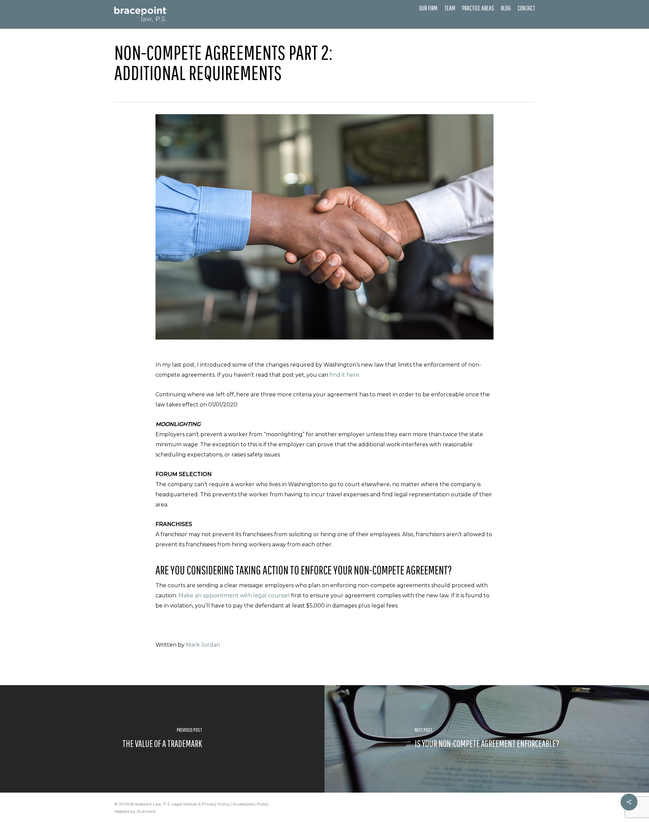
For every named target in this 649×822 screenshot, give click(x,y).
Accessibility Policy (251, 803)
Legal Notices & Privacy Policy (201, 803)
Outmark (146, 811)
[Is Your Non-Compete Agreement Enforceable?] (486, 739)
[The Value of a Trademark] (162, 739)
